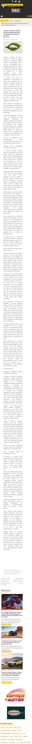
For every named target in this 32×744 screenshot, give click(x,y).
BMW (11, 727)
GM (24, 733)
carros (19, 727)
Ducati (14, 733)
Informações (7, 570)
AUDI (7, 727)
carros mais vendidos (5, 730)
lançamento (3, 739)
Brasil (15, 727)
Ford (21, 733)
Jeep (21, 736)
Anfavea (3, 727)
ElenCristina (14, 39)
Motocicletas (12, 742)
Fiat (17, 733)
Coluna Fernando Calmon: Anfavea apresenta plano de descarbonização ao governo (12, 571)
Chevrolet (14, 730)
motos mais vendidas (26, 742)
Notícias (12, 570)
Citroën (19, 730)
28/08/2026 (4, 610)
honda (11, 736)
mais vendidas (11, 739)
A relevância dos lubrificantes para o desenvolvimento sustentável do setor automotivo (6, 582)
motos (18, 742)
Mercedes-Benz (4, 742)
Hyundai (16, 736)
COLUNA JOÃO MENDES (6, 733)
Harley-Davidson (4, 736)
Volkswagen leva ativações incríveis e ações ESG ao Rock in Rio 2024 (18, 581)
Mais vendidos (19, 739)
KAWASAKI (25, 736)
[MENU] (30, 16)
